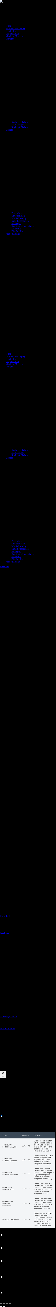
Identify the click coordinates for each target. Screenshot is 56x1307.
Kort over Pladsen (19, 122)
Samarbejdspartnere (20, 221)
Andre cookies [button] (6, 1290)
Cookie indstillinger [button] (9, 1069)
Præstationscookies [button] (8, 1245)
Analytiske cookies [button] (8, 1258)
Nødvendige (9, 1116)
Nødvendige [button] (5, 1113)
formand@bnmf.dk (8, 1016)
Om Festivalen (18, 216)
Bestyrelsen (16, 213)
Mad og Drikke (13, 234)
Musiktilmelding (18, 218)
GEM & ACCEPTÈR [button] (10, 1300)
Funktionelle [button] (5, 1232)
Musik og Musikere (14, 36)
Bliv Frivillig (17, 231)
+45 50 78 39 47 (7, 1028)
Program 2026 (12, 33)
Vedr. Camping (18, 124)
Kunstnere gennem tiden (22, 226)
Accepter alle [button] (24, 1069)
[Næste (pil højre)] (4, 1306)
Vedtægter (16, 223)
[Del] (7, 1303)
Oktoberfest (11, 31)
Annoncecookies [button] (7, 1274)
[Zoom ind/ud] (1, 1303)
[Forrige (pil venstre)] (1, 1306)
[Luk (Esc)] (10, 1303)
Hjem (8, 26)
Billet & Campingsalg (15, 28)
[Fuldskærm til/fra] (4, 1303)
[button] (28, 293)
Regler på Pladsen (19, 127)
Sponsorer (16, 228)
